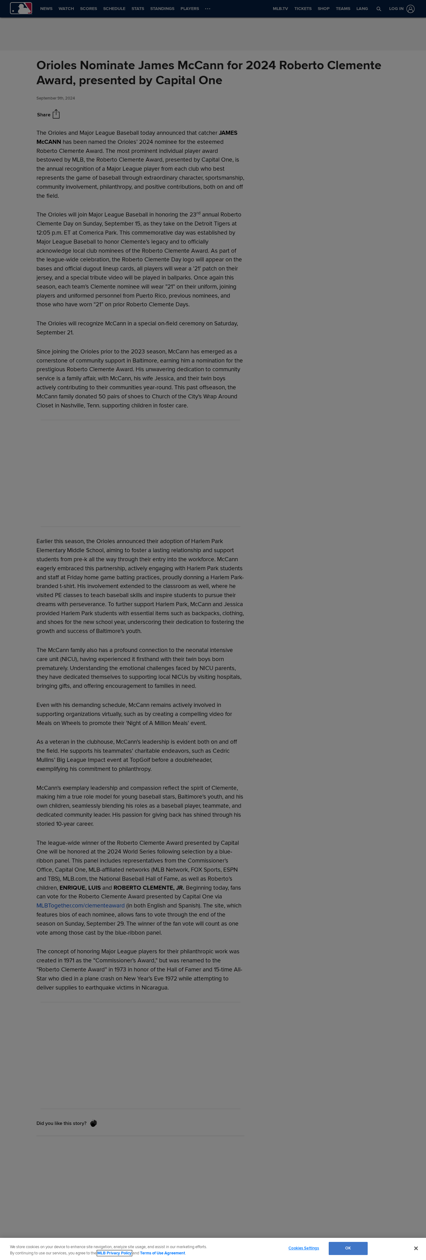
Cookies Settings (303, 1248)
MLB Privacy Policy (114, 1253)
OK (348, 1248)
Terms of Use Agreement (162, 1253)
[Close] (416, 1248)
